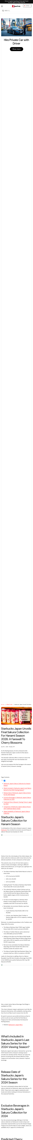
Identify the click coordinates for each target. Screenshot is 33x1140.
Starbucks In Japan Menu (15, 1025)
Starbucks (4, 830)
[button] (27, 5)
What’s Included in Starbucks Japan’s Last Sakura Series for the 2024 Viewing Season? (17, 789)
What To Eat (9, 704)
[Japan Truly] (16, 6)
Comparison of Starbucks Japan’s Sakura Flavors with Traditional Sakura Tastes (17, 807)
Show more (16, 49)
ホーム (2, 704)
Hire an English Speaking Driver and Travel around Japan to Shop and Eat (16, 1)
